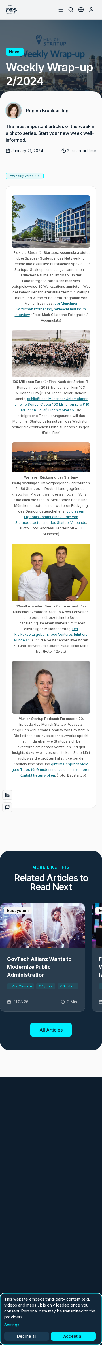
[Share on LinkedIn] (7, 795)
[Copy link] (7, 807)
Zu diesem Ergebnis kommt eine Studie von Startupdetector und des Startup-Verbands (50, 517)
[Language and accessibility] (81, 10)
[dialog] (51, 1319)
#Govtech (68, 986)
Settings (11, 1324)
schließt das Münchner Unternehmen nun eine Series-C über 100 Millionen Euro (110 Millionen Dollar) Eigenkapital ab (51, 404)
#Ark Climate (20, 986)
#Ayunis (46, 986)
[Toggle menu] (61, 10)
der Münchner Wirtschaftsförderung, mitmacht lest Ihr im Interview (50, 309)
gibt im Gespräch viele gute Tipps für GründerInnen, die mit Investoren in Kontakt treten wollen (51, 769)
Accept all (73, 1336)
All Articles (51, 1030)
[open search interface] (71, 10)
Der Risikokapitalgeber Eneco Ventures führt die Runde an (51, 634)
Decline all (26, 1336)
